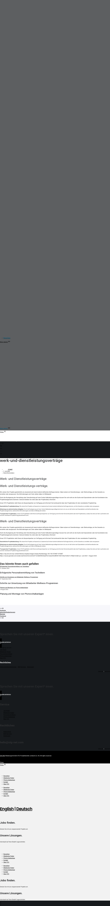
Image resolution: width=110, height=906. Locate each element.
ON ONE (2, 756)
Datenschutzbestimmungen (8, 667)
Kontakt (5, 782)
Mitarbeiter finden (8, 778)
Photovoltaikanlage (9, 780)
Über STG (6, 784)
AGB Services (22, 667)
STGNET (10, 469)
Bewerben (6, 776)
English (101, 671)
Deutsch (24, 809)
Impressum (30, 667)
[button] (5, 648)
